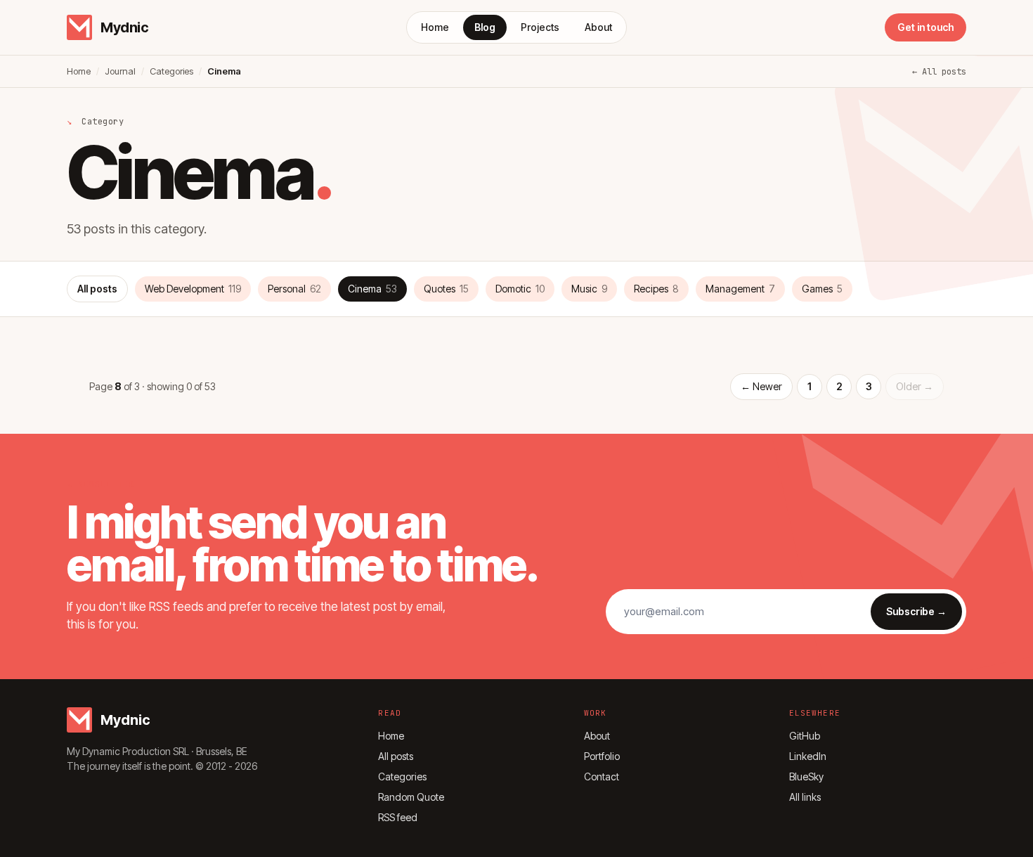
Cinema (372, 289)
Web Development (193, 289)
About (598, 27)
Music (589, 289)
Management (740, 289)
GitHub (804, 736)
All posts (97, 289)
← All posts (939, 71)
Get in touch (925, 27)
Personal (294, 289)
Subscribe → (916, 611)
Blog (484, 27)
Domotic (520, 289)
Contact (601, 776)
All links (805, 797)
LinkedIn (807, 756)
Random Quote (411, 797)
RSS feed (397, 817)
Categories (171, 71)
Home (435, 27)
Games (822, 289)
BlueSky (806, 776)
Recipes (656, 289)
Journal (120, 71)
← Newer (761, 386)
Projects (540, 27)
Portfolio (602, 756)
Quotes (446, 289)
